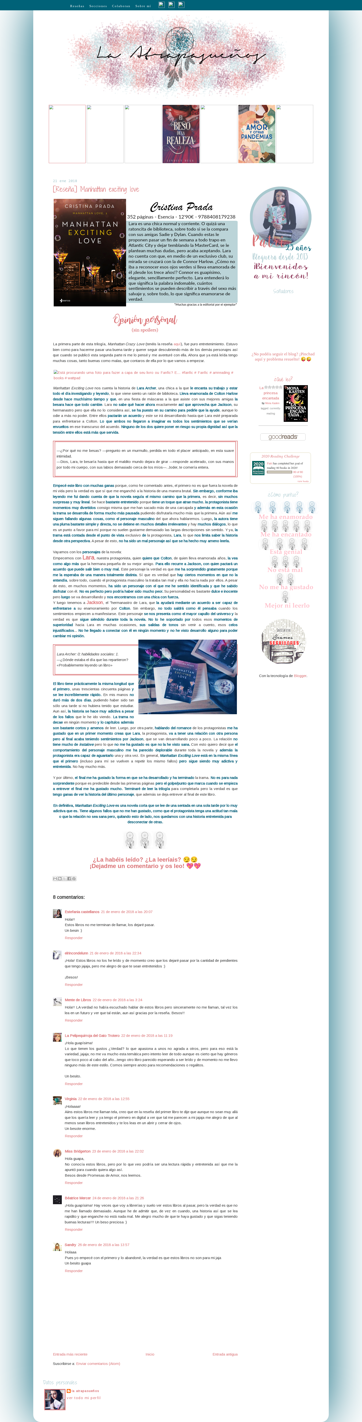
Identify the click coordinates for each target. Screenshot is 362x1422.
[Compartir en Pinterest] (73, 878)
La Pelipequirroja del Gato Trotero (92, 1035)
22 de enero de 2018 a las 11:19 (146, 1035)
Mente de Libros (78, 1000)
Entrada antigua (225, 1354)
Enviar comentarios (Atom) (98, 1363)
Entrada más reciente (70, 1354)
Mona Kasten (272, 403)
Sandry (70, 1245)
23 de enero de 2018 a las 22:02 (118, 1151)
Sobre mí (143, 6)
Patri (269, 463)
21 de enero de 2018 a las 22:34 (115, 953)
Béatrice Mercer (78, 1198)
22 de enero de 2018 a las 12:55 (104, 1099)
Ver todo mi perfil (84, 1398)
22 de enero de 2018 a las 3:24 (117, 1000)
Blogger (300, 676)
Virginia (71, 1099)
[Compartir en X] (64, 878)
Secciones (98, 6)
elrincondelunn (76, 953)
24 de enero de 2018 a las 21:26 (118, 1198)
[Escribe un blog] (59, 878)
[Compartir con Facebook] (69, 878)
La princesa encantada (269, 393)
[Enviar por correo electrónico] (55, 878)
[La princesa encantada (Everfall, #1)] (296, 420)
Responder (74, 938)
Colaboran (121, 6)
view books (303, 481)
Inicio (150, 1354)
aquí (177, 344)
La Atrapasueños (85, 1391)
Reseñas (77, 6)
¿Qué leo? (283, 379)
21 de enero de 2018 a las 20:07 (126, 912)
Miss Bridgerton (78, 1151)
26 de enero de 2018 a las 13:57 (103, 1245)
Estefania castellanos (82, 912)
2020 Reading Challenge (281, 455)
